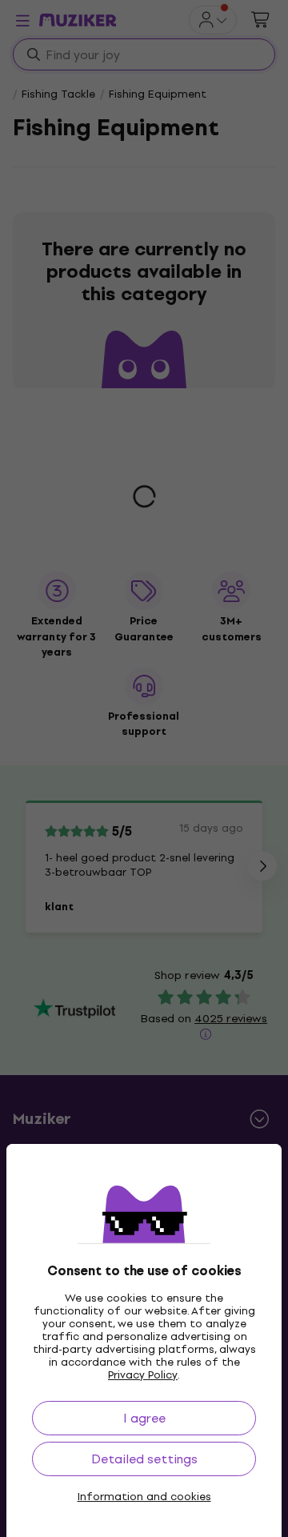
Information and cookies (144, 1497)
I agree (144, 1418)
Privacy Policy (143, 1374)
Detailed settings (144, 1459)
